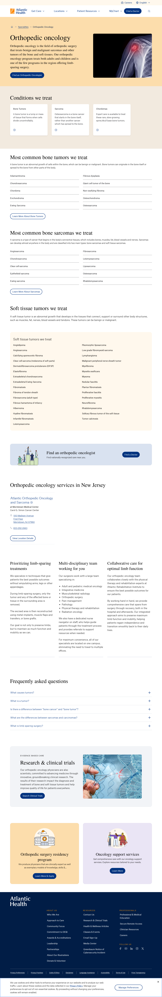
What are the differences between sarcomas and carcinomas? (43, 717)
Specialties (23, 27)
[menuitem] (126, 3)
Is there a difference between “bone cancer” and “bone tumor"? (44, 709)
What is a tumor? (19, 700)
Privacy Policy (76, 985)
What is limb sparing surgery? (26, 725)
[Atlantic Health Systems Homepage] (20, 901)
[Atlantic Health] (12, 27)
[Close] (158, 982)
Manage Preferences (129, 987)
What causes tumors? (22, 692)
